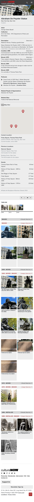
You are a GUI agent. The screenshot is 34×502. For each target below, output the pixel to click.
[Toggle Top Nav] (27, 2)
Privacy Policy (12, 494)
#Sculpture (11, 190)
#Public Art (4, 190)
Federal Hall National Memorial (10, 99)
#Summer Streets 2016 (20, 190)
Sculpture (3, 23)
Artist (3, 27)
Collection (4, 32)
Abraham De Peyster (7, 92)
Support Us (6, 482)
